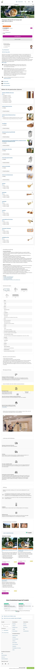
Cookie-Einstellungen (4, 658)
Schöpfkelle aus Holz (5, 237)
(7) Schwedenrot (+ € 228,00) (7, 101)
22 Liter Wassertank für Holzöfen (7, 157)
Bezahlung (14, 623)
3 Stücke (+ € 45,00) (6, 215)
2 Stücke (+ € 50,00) (6, 187)
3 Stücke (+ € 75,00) (6, 188)
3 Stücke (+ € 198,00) (6, 197)
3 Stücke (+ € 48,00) (6, 206)
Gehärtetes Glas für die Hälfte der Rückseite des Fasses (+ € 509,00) (13, 117)
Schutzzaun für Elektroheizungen (7, 174)
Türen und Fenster (15, 644)
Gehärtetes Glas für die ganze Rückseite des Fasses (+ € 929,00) (12, 118)
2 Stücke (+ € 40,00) (6, 232)
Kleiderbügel (4, 201)
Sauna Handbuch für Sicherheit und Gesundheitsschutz (12, 279)
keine (4, 94)
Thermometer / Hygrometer (6, 228)
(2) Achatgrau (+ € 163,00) (7, 96)
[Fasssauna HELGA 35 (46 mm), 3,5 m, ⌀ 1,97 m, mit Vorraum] (25, 543)
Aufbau (13, 649)
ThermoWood (4, 123)
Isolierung (13, 640)
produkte (17, 4)
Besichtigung (25, 627)
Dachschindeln (14, 642)
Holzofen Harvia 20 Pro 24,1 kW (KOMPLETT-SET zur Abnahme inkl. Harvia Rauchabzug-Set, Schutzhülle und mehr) (14, 141)
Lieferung (13, 625)
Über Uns (24, 623)
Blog (24, 629)
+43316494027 (6, 44)
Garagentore (14, 646)
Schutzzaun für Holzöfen (6, 166)
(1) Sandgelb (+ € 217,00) (6, 95)
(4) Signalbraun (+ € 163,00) (7, 97)
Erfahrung (24, 625)
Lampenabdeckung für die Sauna (7, 219)
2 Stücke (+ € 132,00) (6, 196)
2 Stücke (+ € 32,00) (6, 205)
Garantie (13, 629)
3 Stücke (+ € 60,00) (6, 233)
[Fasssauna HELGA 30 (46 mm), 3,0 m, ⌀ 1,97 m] (9, 543)
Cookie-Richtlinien (4, 655)
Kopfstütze (4, 210)
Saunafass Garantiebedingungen (8, 276)
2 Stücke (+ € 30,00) (6, 214)
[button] (33, 5)
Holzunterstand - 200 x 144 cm (7, 149)
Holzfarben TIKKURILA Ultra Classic (8, 92)
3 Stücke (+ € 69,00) (6, 224)
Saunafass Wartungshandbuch (8, 277)
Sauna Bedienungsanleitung (8, 278)
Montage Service (14, 627)
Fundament (14, 637)
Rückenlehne (4, 192)
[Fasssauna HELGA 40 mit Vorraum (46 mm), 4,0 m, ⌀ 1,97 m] (9, 573)
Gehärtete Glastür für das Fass (7, 106)
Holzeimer (3, 183)
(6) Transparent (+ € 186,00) (7, 102)
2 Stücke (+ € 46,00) (6, 223)
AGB (2, 653)
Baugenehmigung (15, 635)
